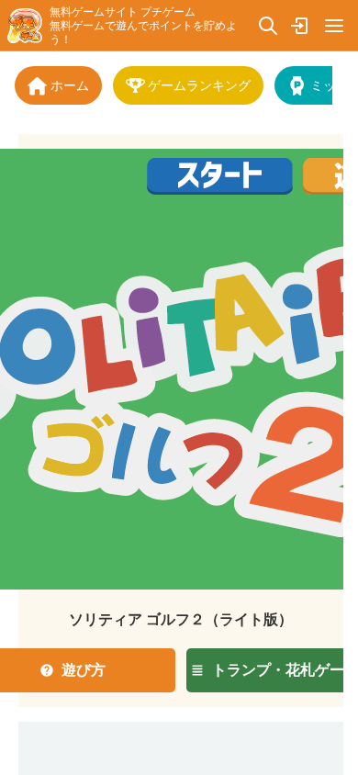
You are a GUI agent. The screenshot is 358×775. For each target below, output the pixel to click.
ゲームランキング (199, 85)
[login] (301, 25)
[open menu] (334, 25)
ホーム (69, 85)
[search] (268, 25)
